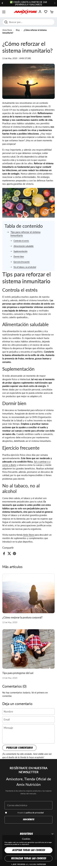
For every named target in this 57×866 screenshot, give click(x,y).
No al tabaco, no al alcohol (25, 267)
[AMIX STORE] (25, 12)
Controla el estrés (21, 240)
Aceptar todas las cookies (28, 850)
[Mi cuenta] (40, 12)
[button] (52, 12)
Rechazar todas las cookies (28, 858)
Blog (18, 30)
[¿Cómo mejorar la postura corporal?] (28, 593)
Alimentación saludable (24, 246)
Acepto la (30, 812)
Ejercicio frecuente (22, 261)
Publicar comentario (19, 747)
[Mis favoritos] (45, 12)
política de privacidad (35, 812)
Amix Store (7, 30)
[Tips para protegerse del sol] (28, 649)
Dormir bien (19, 256)
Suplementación (20, 251)
